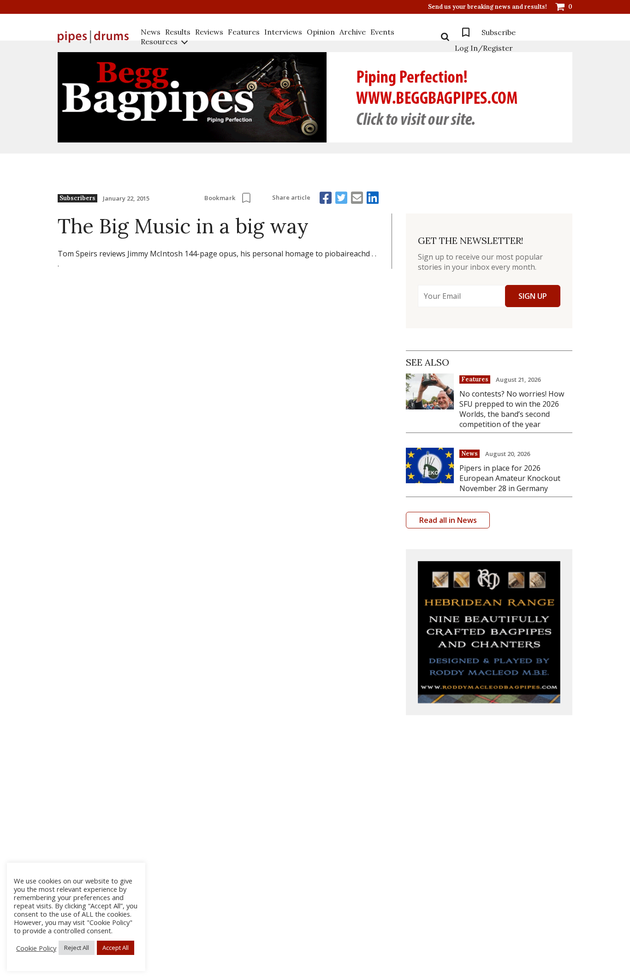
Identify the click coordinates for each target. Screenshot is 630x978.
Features (244, 31)
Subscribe (498, 32)
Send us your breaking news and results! (487, 7)
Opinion (321, 31)
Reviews (209, 31)
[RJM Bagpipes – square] (489, 632)
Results (177, 31)
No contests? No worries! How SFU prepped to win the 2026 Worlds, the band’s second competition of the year (511, 409)
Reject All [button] (76, 947)
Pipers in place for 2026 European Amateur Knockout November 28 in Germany (509, 478)
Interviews (283, 31)
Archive (352, 31)
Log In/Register (484, 48)
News (150, 31)
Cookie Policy (36, 948)
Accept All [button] (115, 947)
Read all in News (448, 520)
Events (382, 31)
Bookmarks (466, 32)
